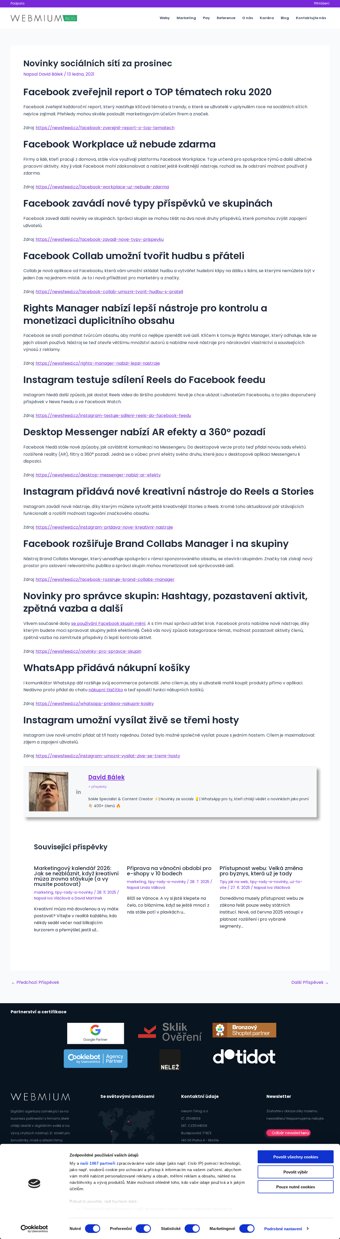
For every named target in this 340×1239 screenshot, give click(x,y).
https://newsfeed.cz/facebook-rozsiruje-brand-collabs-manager (105, 579)
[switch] (143, 1228)
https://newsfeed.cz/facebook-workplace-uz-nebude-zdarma (102, 187)
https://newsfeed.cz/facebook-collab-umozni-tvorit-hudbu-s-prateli (109, 292)
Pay (206, 17)
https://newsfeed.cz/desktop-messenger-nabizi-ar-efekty (98, 475)
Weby (165, 17)
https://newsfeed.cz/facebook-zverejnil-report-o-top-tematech (105, 128)
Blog (285, 17)
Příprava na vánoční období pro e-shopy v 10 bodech (169, 870)
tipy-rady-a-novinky (74, 892)
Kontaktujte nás (311, 17)
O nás (247, 17)
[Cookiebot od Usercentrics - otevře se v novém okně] (34, 1229)
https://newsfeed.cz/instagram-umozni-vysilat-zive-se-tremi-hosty (108, 756)
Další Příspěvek (310, 982)
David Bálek (106, 777)
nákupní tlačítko (105, 690)
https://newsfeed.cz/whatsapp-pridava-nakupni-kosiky (95, 704)
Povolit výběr (295, 1172)
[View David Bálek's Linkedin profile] (78, 791)
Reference (226, 17)
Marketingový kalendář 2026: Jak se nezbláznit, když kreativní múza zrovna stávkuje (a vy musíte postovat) (76, 876)
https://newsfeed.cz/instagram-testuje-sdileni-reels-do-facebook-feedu (113, 415)
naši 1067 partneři (98, 1163)
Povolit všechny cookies (295, 1157)
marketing (43, 892)
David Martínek (88, 898)
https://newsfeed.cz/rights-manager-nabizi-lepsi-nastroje (98, 363)
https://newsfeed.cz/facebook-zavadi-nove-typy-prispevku (100, 239)
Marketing (186, 17)
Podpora (17, 3)
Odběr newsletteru (290, 1133)
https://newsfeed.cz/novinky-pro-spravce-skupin (88, 651)
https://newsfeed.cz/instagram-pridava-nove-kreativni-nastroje (104, 527)
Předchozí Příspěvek (35, 982)
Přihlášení (321, 3)
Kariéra (267, 17)
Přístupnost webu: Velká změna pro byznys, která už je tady (261, 870)
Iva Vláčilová (58, 898)
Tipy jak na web (234, 881)
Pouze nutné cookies (295, 1187)
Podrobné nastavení (283, 1228)
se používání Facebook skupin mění (108, 623)
